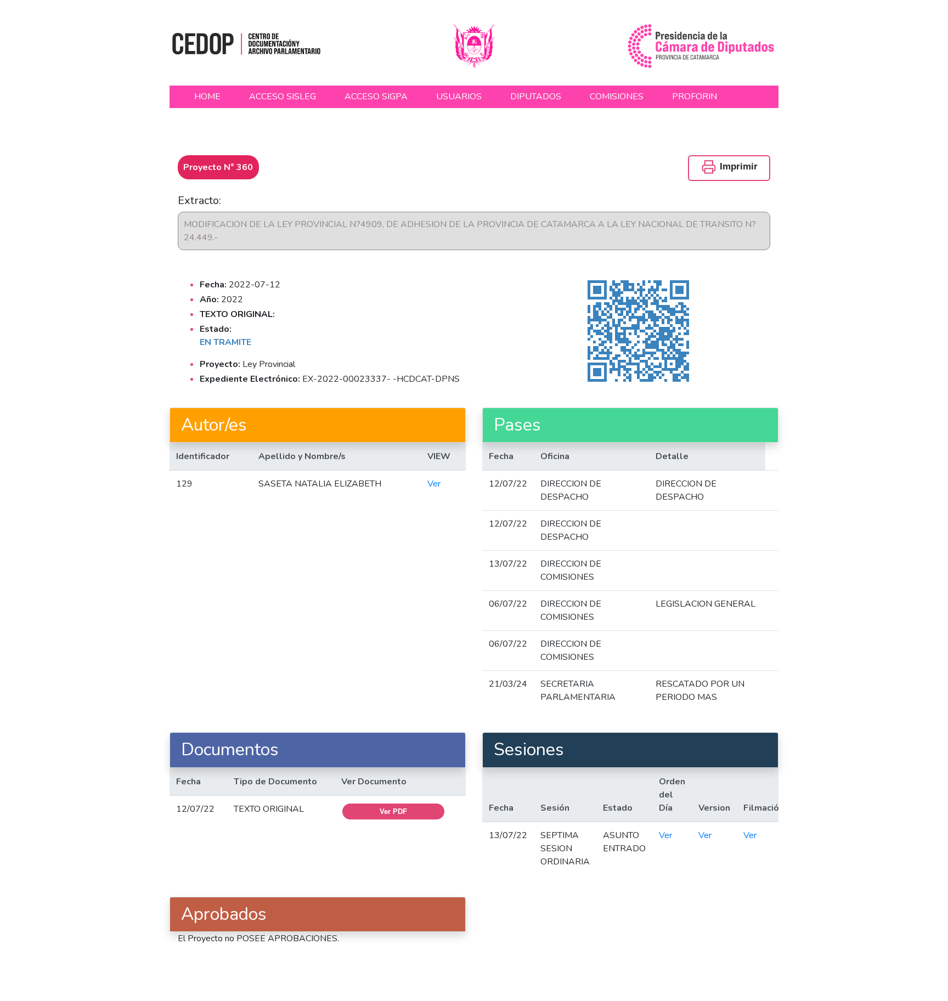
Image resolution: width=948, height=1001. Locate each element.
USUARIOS (459, 97)
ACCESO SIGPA (376, 97)
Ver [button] (434, 484)
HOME (207, 97)
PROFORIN (694, 97)
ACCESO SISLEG (282, 97)
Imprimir (737, 166)
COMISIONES (617, 97)
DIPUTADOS (535, 97)
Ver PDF (393, 811)
